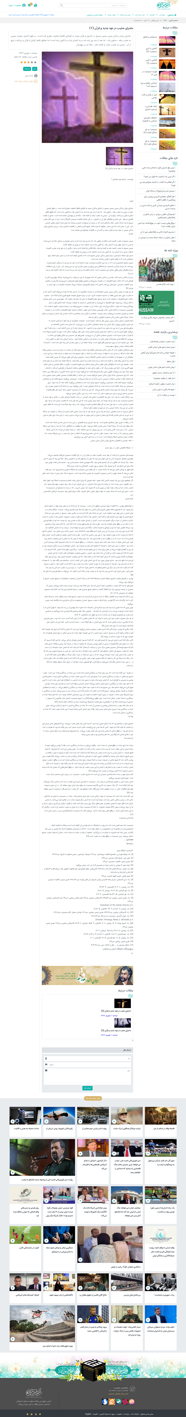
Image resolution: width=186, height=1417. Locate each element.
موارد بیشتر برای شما (24, 81)
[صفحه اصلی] (40, 1414)
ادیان (146, 20)
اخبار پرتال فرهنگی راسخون (118, 1393)
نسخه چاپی (29, 75)
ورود (10, 5)
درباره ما (126, 1414)
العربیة (95, 1414)
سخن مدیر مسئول (147, 1414)
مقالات (164, 20)
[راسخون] (167, 9)
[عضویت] (32, 1414)
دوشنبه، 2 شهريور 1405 (47, 15)
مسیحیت (137, 20)
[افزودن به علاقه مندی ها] (27, 1414)
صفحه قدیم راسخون (95, 15)
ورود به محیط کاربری (107, 1414)
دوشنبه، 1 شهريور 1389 (109, 1015)
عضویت (17, 5)
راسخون (170, 15)
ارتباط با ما (134, 1414)
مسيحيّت (27, 69)
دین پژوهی (155, 20)
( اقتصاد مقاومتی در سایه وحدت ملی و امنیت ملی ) (23, 15)
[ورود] (36, 1414)
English (88, 1414)
